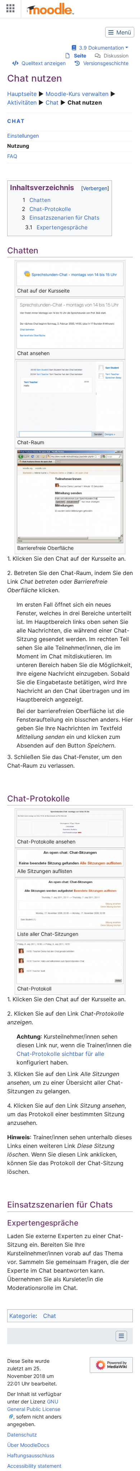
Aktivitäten (22, 102)
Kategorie (22, 1315)
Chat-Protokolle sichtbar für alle (60, 1053)
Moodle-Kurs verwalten (77, 93)
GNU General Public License (33, 1405)
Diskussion (116, 55)
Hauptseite (22, 93)
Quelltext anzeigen (44, 63)
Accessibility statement (34, 1466)
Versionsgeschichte (106, 63)
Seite (80, 55)
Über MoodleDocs (28, 1445)
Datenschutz (22, 1434)
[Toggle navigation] (9, 10)
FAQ (12, 156)
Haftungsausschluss (30, 1455)
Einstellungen (23, 136)
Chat (52, 102)
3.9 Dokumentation (100, 48)
